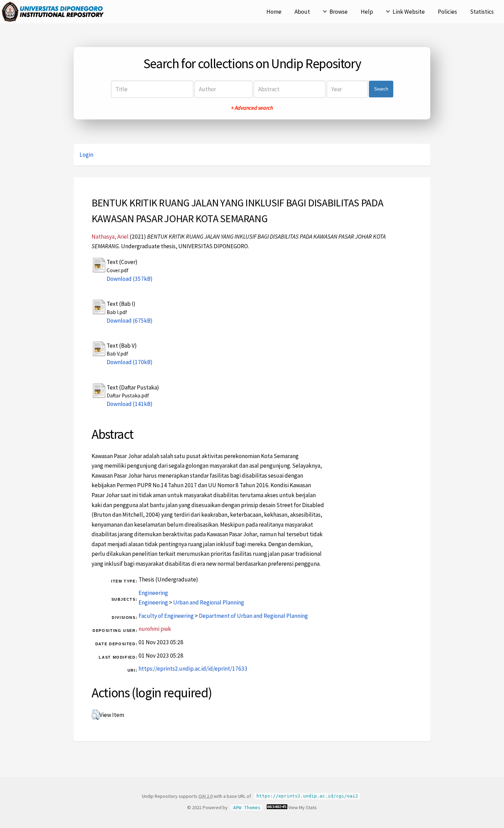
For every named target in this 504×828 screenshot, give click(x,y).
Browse (338, 11)
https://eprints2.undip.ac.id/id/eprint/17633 (193, 668)
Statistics (482, 11)
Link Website (409, 11)
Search (381, 89)
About (302, 11)
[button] (95, 715)
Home (273, 11)
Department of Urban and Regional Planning (253, 616)
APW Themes (247, 807)
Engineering (153, 593)
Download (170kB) (130, 362)
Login (86, 154)
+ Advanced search (252, 107)
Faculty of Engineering (166, 616)
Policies (447, 11)
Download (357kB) (130, 279)
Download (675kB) (130, 320)
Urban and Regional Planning (208, 602)
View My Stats (302, 807)
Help (367, 11)
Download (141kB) (130, 404)
